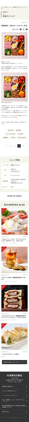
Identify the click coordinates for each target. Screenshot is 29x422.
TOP (2, 7)
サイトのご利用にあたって (9, 391)
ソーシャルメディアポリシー (10, 395)
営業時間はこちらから (17, 182)
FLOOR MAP (14, 171)
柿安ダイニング (8, 7)
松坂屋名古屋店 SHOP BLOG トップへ (14, 362)
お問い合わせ (6, 411)
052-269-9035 (15, 175)
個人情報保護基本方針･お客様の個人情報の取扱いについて (13, 406)
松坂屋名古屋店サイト (8, 386)
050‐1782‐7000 (15, 382)
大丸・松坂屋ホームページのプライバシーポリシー (13, 400)
